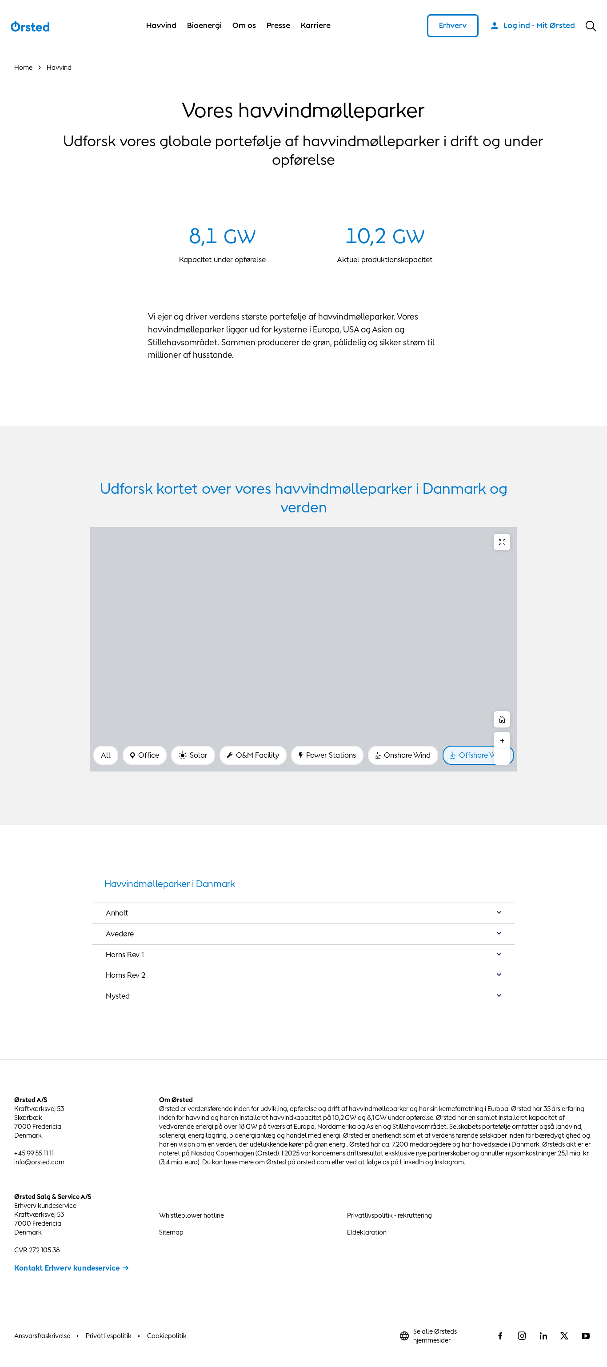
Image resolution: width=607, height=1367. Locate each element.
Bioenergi (204, 25)
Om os (244, 25)
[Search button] (591, 26)
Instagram (449, 1162)
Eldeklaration (367, 1232)
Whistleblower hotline (191, 1215)
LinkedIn (412, 1162)
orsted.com (313, 1162)
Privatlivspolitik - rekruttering (389, 1215)
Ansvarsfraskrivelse (42, 1335)
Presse (278, 25)
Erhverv (453, 25)
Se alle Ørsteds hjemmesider (435, 1335)
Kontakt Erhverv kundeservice (67, 1267)
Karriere (316, 25)
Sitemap (171, 1232)
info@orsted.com (39, 1162)
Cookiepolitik (167, 1335)
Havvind (161, 25)
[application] (303, 649)
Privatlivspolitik (109, 1335)
